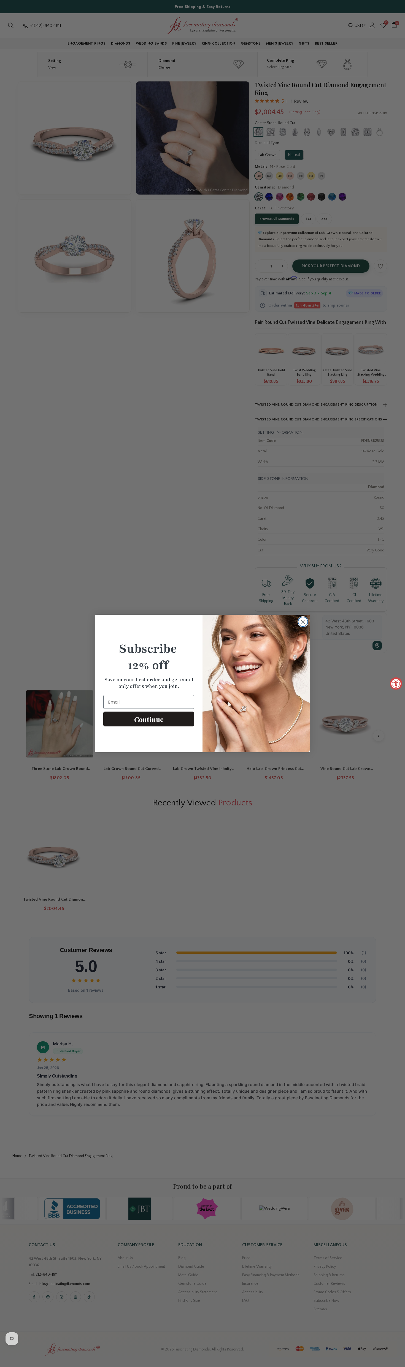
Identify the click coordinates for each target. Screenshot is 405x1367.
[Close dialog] (303, 622)
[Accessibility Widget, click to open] (396, 683)
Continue (149, 719)
